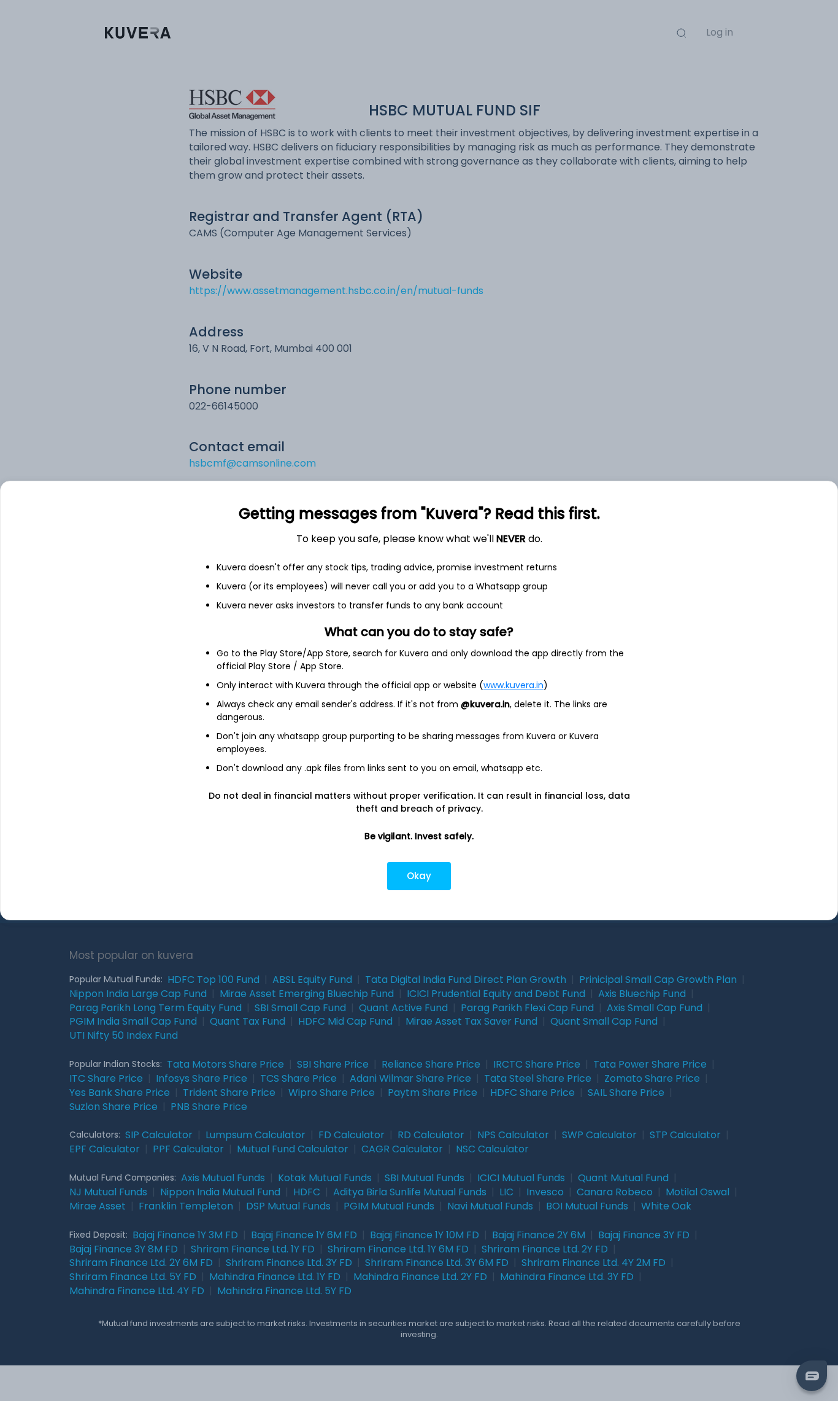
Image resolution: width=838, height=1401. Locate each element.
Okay (419, 875)
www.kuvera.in (513, 685)
